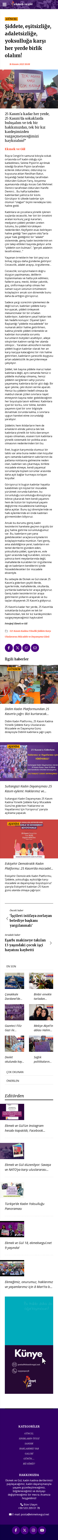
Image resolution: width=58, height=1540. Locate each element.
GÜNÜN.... (29, 1458)
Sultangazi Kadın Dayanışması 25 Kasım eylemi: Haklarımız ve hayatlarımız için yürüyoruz (28, 789)
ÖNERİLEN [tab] (12, 1081)
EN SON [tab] (11, 966)
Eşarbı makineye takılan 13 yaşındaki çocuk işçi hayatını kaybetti (25, 945)
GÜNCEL (29, 1433)
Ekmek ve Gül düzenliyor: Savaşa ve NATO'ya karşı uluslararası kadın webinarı (28, 1169)
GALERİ (29, 1453)
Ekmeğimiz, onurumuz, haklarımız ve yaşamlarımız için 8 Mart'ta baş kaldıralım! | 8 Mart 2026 (29, 1287)
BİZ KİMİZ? (29, 1463)
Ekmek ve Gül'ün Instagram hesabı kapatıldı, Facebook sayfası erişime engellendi (24, 1130)
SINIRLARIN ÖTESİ (29, 1438)
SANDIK (29, 1443)
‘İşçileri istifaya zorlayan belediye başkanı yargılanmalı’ (31, 920)
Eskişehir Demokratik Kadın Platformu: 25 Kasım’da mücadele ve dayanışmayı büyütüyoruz (28, 866)
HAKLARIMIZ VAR (29, 1448)
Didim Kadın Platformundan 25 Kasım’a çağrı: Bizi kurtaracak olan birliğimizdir (27, 711)
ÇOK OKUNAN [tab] (15, 1072)
